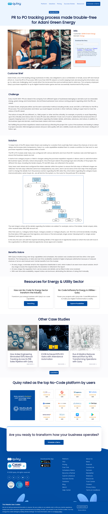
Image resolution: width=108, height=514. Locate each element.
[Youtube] (23, 477)
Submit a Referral (68, 476)
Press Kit (89, 464)
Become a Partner (68, 473)
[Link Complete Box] (22, 344)
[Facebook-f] (9, 477)
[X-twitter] (27, 477)
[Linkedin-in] (13, 477)
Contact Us (90, 467)
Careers (89, 484)
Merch (64, 487)
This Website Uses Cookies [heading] (11, 504)
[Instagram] (18, 477)
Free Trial (65, 467)
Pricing (59, 4)
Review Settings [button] (82, 510)
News (88, 462)
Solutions (52, 4)
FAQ (63, 462)
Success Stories (69, 4)
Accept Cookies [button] (82, 507)
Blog (63, 484)
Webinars (89, 476)
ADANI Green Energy (88, 34)
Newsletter (90, 473)
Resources (80, 4)
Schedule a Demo (93, 4)
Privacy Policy (91, 487)
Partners (89, 470)
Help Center (66, 490)
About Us (89, 459)
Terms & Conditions (93, 490)
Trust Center (90, 481)
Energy (82, 36)
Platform (44, 4)
